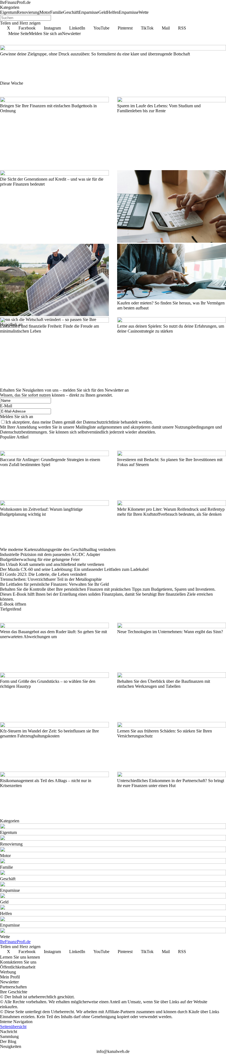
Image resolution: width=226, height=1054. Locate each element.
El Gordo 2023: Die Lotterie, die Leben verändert (43, 574)
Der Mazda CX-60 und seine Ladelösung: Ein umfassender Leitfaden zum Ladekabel (74, 569)
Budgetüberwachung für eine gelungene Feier (40, 559)
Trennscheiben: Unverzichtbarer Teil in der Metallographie (51, 579)
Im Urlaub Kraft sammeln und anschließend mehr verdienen (52, 564)
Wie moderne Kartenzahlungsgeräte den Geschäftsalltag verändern (57, 549)
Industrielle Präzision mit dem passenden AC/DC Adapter (50, 554)
